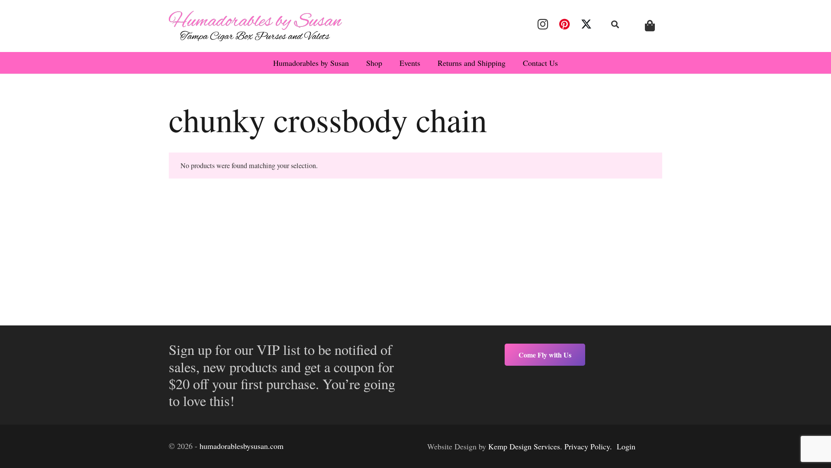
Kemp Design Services (524, 446)
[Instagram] (543, 24)
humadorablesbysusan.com (241, 446)
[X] (586, 24)
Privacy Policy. (588, 446)
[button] (615, 24)
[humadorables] (255, 26)
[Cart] (650, 25)
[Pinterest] (564, 24)
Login (626, 446)
